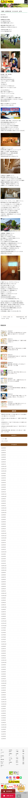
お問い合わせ (17, 762)
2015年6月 (3, 669)
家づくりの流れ (2, 762)
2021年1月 (3, 563)
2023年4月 (3, 524)
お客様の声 (10, 763)
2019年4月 (3, 600)
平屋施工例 (10, 754)
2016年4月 (3, 650)
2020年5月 (3, 581)
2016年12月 (3, 644)
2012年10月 (3, 727)
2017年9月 (3, 627)
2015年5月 (3, 671)
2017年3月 (3, 637)
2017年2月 (3, 639)
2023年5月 (3, 521)
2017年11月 (3, 623)
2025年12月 (3, 466)
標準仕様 (2, 759)
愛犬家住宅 (2, 756)
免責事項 (23, 763)
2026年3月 (3, 459)
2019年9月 (3, 597)
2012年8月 (3, 731)
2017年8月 (3, 630)
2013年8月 (3, 708)
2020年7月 (3, 577)
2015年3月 (3, 676)
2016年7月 (3, 648)
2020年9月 (3, 572)
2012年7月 (3, 734)
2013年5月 (3, 715)
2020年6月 (3, 579)
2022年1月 (3, 549)
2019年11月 (3, 593)
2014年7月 (3, 687)
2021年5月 (3, 556)
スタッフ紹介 (17, 758)
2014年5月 (3, 692)
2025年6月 (3, 480)
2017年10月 (3, 625)
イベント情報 (17, 751)
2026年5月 (3, 454)
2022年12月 (3, 533)
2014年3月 (3, 697)
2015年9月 (3, 664)
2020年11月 (3, 567)
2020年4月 (3, 584)
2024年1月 (3, 505)
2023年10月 (3, 512)
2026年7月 (3, 450)
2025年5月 (3, 482)
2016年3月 (3, 653)
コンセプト (2, 753)
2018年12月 (3, 607)
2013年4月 (3, 717)
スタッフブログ (4, 441)
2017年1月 (3, 641)
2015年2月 (3, 678)
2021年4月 (3, 558)
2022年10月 (3, 537)
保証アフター (2, 766)
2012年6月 (3, 736)
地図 (23, 753)
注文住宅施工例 (10, 751)
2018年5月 (3, 614)
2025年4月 (3, 484)
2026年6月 (3, 452)
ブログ (17, 764)
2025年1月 (3, 491)
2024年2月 (3, 503)
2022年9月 (3, 540)
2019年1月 (3, 604)
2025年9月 (3, 473)
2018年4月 (3, 616)
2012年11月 (3, 724)
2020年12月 (3, 565)
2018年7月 (3, 611)
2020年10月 (3, 570)
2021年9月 (3, 554)
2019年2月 (3, 602)
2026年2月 (3, 461)
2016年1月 (3, 657)
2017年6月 (3, 632)
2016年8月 (3, 646)
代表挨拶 (17, 754)
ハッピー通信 (4, 438)
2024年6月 (3, 498)
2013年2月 (3, 722)
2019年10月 (3, 595)
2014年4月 (3, 694)
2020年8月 (3, 574)
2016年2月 (3, 655)
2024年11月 (3, 494)
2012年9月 (3, 729)
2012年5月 (3, 738)
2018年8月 (3, 609)
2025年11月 (3, 468)
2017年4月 (3, 634)
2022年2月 (3, 547)
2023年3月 (3, 526)
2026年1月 (3, 464)
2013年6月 (3, 713)
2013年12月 (3, 699)
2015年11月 (3, 660)
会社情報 (23, 751)
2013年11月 (3, 701)
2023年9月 (3, 514)
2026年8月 (3, 447)
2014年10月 (3, 683)
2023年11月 (3, 510)
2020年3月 (3, 586)
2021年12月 (3, 551)
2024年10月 (3, 496)
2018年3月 (3, 618)
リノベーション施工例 (10, 759)
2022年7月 (3, 542)
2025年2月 (3, 489)
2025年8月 (3, 475)
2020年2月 (3, 588)
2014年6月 (3, 690)
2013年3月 (3, 720)
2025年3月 (3, 487)
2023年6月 (3, 519)
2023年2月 (3, 528)
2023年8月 (3, 517)
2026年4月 (3, 457)
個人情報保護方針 (23, 758)
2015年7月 (3, 667)
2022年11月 (3, 535)
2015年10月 (3, 662)
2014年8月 (3, 685)
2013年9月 (3, 706)
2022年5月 (3, 544)
